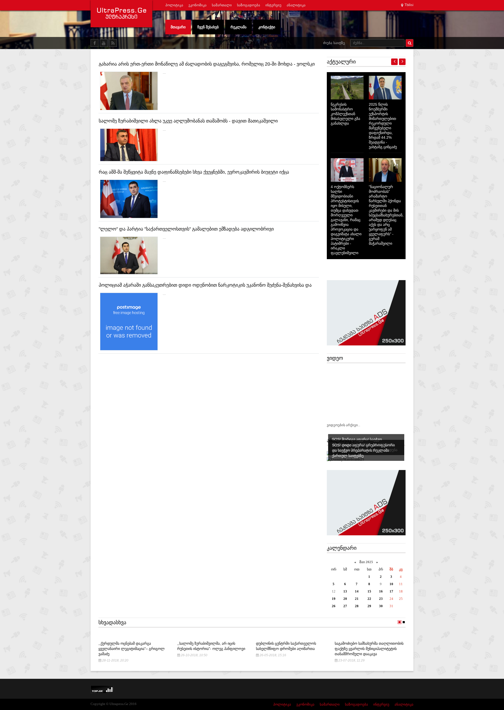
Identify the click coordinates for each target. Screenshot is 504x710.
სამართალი (222, 5)
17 (391, 591)
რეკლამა (238, 27)
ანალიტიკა (296, 5)
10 (391, 584)
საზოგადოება (248, 5)
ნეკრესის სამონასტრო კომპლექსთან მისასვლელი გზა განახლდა (345, 113)
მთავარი (178, 27)
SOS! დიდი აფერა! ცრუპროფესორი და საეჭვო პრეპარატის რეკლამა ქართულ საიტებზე (363, 450)
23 (381, 599)
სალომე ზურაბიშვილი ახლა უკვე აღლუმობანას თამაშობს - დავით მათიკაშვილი (188, 121)
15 (369, 591)
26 (333, 606)
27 (345, 606)
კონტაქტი (266, 27)
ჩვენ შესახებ (208, 27)
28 (357, 606)
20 (345, 599)
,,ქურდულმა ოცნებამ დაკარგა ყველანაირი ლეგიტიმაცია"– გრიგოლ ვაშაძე (131, 648)
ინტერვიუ (273, 5)
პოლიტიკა (174, 5)
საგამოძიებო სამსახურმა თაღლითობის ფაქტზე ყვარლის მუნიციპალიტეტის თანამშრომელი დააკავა (369, 648)
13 (345, 591)
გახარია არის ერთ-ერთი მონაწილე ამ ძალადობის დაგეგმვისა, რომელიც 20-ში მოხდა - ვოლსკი (207, 64)
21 (357, 599)
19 (333, 599)
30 (381, 606)
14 (357, 591)
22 (369, 599)
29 (369, 606)
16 (381, 591)
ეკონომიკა (197, 5)
